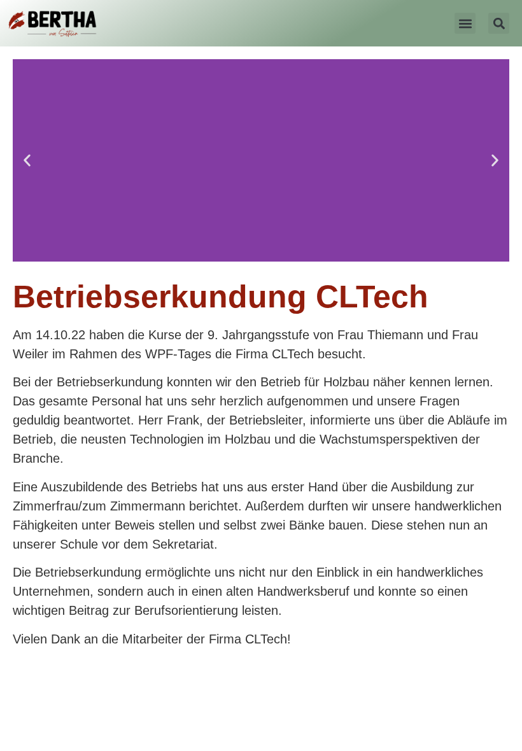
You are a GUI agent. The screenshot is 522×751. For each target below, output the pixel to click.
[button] (465, 23)
